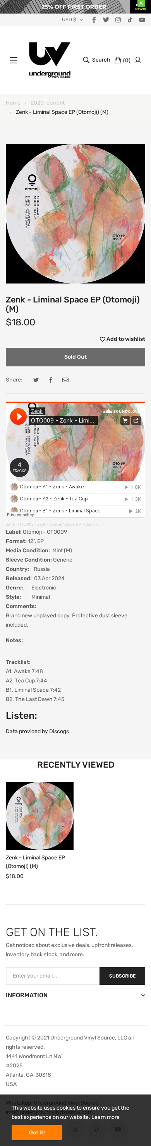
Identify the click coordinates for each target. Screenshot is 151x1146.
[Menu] (13, 60)
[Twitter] (106, 19)
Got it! (37, 1132)
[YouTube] (142, 19)
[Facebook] (94, 19)
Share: (14, 379)
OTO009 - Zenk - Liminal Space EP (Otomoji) (58, 524)
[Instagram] (118, 19)
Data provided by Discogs (37, 731)
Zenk (10, 524)
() (126, 60)
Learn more (105, 1117)
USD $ (69, 19)
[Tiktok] (130, 19)
